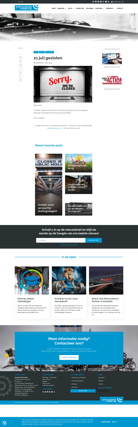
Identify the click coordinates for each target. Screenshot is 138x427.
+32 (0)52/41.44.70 (32, 385)
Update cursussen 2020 (112, 67)
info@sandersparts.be (21, 393)
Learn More (105, 422)
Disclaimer (101, 377)
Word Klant (83, 390)
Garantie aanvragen (77, 381)
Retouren (74, 384)
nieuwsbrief (49, 52)
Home (36, 52)
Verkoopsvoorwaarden (79, 377)
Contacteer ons (69, 357)
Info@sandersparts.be (54, 128)
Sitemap (100, 381)
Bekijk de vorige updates (69, 245)
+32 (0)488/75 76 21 (28, 391)
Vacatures (75, 387)
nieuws (42, 52)
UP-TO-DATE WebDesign (52, 402)
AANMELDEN (116, 2)
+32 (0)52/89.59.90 (29, 387)
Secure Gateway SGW (112, 89)
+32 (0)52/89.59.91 (26, 389)
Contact (100, 384)
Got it (114, 422)
